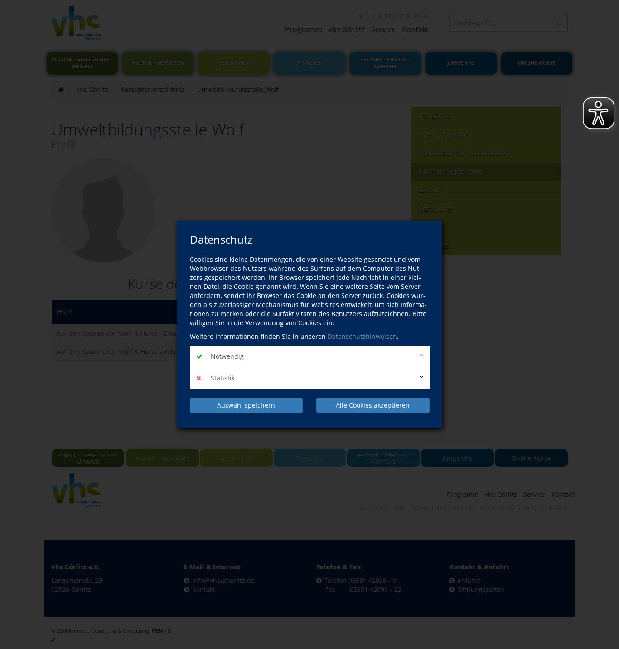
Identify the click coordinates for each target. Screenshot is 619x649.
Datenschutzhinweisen (362, 336)
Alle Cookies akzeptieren (373, 405)
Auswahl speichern (246, 405)
